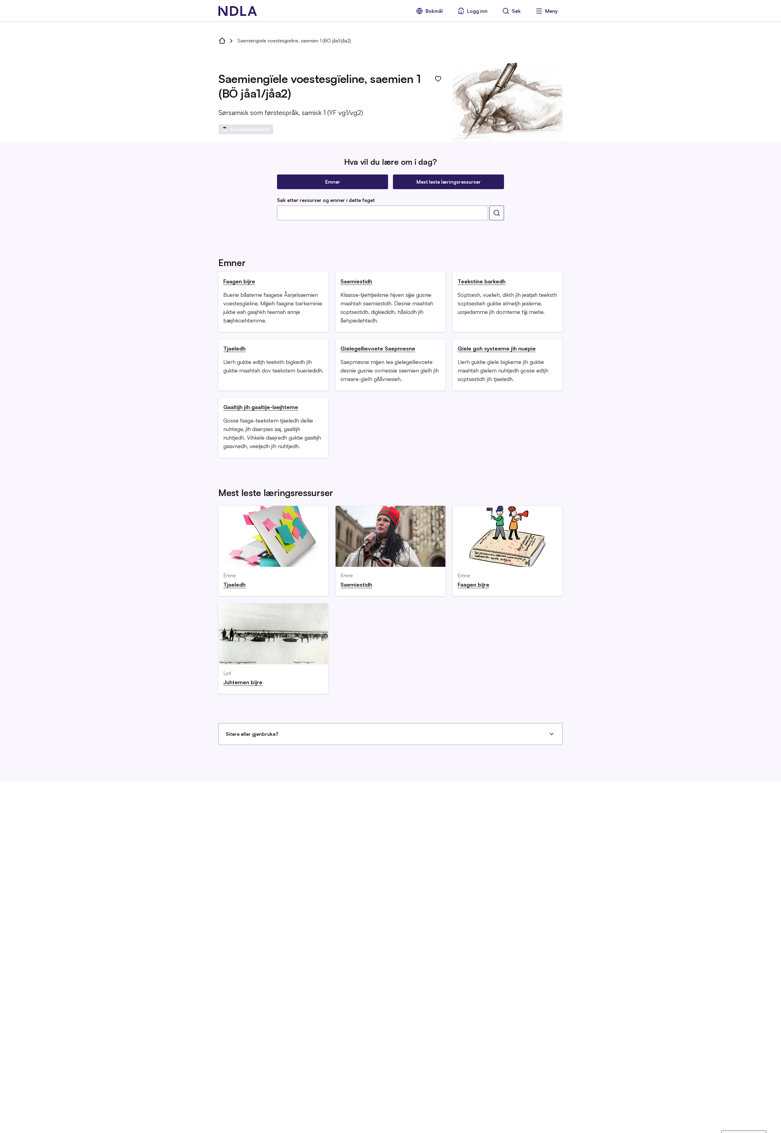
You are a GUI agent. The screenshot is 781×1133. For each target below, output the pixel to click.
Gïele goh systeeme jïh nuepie (497, 348)
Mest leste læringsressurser (448, 182)
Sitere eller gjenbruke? (252, 734)
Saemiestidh (356, 281)
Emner (332, 182)
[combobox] (382, 213)
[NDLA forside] (222, 41)
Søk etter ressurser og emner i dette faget (326, 200)
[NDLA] (237, 11)
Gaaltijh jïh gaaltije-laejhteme (260, 407)
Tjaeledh (234, 348)
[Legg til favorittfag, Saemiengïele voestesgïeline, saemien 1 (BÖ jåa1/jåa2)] (438, 78)
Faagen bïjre (239, 281)
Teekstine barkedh (482, 281)
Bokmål (434, 11)
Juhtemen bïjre (242, 682)
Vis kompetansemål (249, 129)
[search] (496, 213)
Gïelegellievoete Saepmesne (377, 348)
